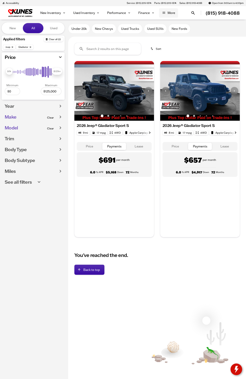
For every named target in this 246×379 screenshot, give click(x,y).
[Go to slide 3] (114, 116)
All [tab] (33, 28)
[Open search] (193, 13)
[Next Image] (148, 91)
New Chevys (104, 29)
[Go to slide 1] (102, 116)
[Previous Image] (80, 91)
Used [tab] (54, 28)
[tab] (89, 146)
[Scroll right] (149, 132)
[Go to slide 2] (108, 116)
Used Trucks (130, 29)
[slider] (9, 71)
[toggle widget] (236, 369)
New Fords (179, 29)
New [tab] (12, 28)
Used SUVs (155, 29)
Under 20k (79, 29)
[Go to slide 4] (120, 116)
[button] (80, 91)
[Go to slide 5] (127, 116)
